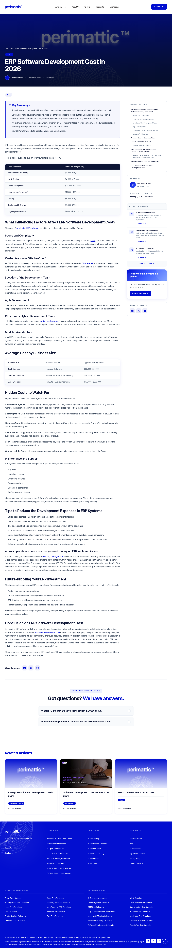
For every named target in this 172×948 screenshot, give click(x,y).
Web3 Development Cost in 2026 (136, 792)
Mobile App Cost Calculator (140, 916)
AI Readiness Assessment (97, 898)
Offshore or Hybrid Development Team (146, 130)
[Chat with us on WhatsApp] (165, 941)
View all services (146, 264)
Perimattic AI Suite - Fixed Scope (59, 839)
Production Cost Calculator (15, 916)
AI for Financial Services (97, 844)
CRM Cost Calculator (96, 907)
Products (100, 7)
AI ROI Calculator (136, 898)
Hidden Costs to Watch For (141, 142)
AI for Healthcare (94, 849)
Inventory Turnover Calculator (58, 902)
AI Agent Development (55, 849)
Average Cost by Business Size (143, 138)
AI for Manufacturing (96, 853)
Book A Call (159, 7)
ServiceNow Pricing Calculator (100, 921)
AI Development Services (56, 844)
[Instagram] (159, 941)
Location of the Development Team (145, 123)
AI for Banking (93, 839)
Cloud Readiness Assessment (141, 902)
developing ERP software (27, 228)
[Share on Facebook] (37, 667)
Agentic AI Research (137, 853)
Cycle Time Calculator (55, 898)
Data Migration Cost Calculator (142, 907)
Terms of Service (136, 863)
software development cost (47, 632)
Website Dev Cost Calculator (141, 925)
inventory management (52, 556)
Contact (8, 853)
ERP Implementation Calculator (17, 902)
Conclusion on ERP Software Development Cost (141, 166)
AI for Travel (92, 863)
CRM (93, 240)
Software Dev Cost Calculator (141, 921)
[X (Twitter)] (153, 941)
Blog (12, 49)
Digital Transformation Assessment (101, 912)
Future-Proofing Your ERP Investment (145, 161)
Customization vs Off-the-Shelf (143, 119)
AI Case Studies (136, 839)
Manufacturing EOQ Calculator (59, 907)
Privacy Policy (135, 858)
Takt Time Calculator (55, 916)
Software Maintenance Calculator (101, 925)
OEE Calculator (11, 912)
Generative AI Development (57, 853)
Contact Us (114, 7)
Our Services (60, 7)
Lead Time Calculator (13, 907)
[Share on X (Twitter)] (30, 667)
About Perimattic (11, 848)
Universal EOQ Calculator (15, 921)
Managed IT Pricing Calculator (100, 916)
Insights (87, 7)
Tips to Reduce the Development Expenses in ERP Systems (143, 150)
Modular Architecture (140, 134)
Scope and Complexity (141, 115)
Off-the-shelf (87, 263)
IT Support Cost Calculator (140, 912)
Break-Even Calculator (14, 898)
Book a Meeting (139, 293)
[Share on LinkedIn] (24, 667)
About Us (76, 7)
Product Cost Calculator (56, 912)
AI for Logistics (93, 858)
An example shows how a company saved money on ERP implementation (147, 156)
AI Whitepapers (135, 849)
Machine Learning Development (59, 858)
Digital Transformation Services (59, 868)
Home (7, 49)
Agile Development (139, 127)
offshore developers (50, 321)
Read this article (14, 809)
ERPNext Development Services (59, 873)
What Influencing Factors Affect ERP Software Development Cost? (144, 110)
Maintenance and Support (142, 145)
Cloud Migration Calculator (98, 902)
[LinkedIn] (148, 941)
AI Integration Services (55, 863)
